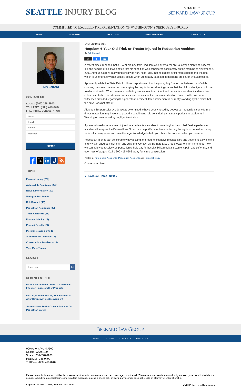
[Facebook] (33, 160)
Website (74, 34)
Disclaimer (109, 339)
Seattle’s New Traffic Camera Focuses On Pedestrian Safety (49, 308)
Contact (197, 34)
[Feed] (61, 160)
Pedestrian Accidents (129, 158)
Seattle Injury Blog (71, 12)
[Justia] (54, 160)
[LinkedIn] (47, 160)
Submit (51, 146)
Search (72, 267)
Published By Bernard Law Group (191, 11)
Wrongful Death (37, 196)
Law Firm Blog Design (199, 385)
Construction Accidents (42, 242)
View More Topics (36, 248)
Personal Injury (152, 158)
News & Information (39, 190)
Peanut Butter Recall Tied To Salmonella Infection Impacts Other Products (48, 286)
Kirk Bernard (154, 34)
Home (39, 34)
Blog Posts (142, 339)
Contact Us (125, 339)
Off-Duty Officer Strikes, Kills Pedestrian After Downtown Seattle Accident (48, 297)
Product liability (37, 219)
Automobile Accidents (106, 158)
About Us (113, 34)
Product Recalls (37, 225)
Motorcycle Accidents (40, 231)
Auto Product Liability (41, 236)
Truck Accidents (37, 213)
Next (113, 176)
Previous (91, 176)
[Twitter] (40, 160)
